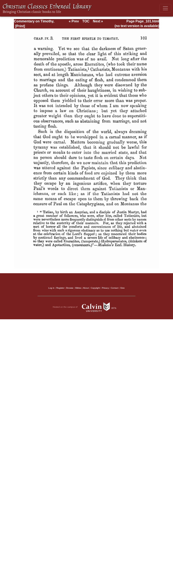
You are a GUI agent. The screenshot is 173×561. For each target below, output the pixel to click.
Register (60, 288)
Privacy (105, 288)
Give (122, 288)
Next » (98, 21)
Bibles (78, 288)
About (86, 288)
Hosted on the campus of (65, 307)
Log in (51, 288)
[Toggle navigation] (165, 8)
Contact (114, 288)
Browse (69, 288)
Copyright (95, 288)
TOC (85, 21)
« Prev (74, 21)
